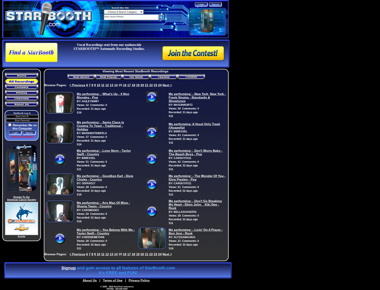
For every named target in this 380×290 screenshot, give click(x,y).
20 (142, 85)
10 (98, 85)
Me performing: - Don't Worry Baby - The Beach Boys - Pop (196, 152)
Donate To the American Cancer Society (21, 198)
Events (21, 236)
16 (124, 85)
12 (107, 85)
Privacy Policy (139, 280)
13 (111, 85)
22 (151, 85)
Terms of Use (112, 280)
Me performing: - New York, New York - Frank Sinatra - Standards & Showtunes (197, 97)
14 (116, 85)
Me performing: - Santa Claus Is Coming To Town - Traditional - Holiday (100, 125)
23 (155, 85)
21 (146, 85)
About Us (90, 280)
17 (129, 85)
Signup (68, 268)
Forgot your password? (22, 136)
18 (133, 85)
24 (160, 85)
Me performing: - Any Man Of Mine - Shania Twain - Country (103, 204)
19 (138, 85)
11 (102, 85)
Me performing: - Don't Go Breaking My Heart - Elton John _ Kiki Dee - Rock (195, 204)
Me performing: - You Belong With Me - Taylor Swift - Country (106, 231)
